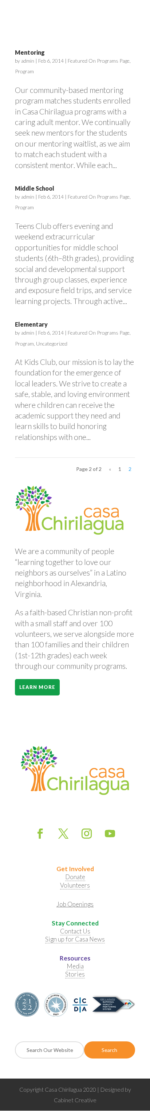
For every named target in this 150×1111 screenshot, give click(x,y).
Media (75, 966)
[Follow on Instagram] (86, 833)
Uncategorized (51, 343)
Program (24, 71)
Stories (75, 974)
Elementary (31, 324)
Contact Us (75, 931)
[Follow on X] (63, 833)
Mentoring (30, 52)
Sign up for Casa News (75, 939)
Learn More (37, 687)
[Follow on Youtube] (110, 833)
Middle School (34, 188)
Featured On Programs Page (99, 61)
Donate (75, 877)
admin (27, 61)
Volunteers (75, 885)
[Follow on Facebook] (40, 833)
